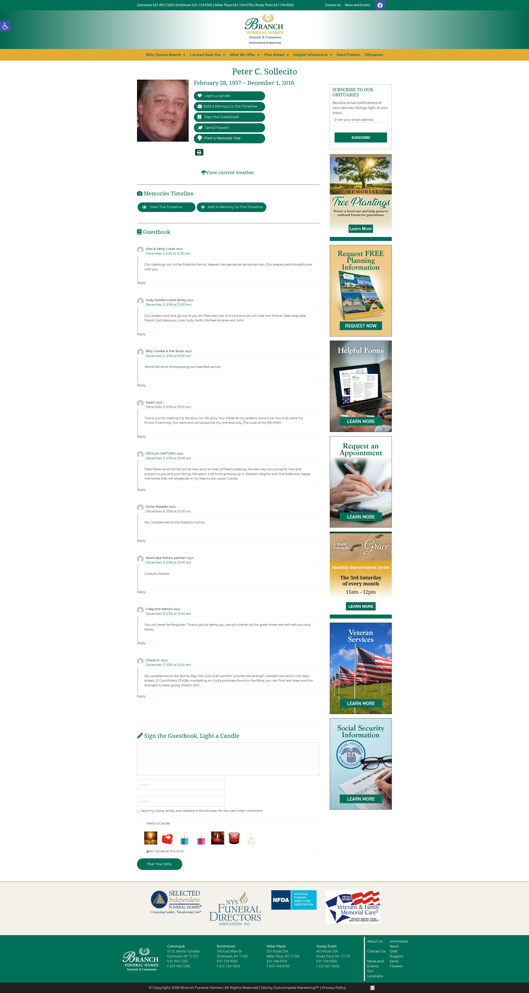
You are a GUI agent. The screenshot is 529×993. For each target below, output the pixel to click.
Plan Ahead (274, 55)
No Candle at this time (166, 851)
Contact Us (376, 951)
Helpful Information (310, 55)
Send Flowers (348, 55)
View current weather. (230, 172)
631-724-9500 (227, 961)
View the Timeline (165, 207)
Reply (141, 283)
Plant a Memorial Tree (222, 138)
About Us (375, 941)
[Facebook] (380, 5)
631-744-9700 (277, 961)
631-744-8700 (279, 966)
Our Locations (375, 973)
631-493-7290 (180, 966)
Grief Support (396, 953)
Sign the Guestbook (221, 117)
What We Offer (242, 55)
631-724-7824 (229, 966)
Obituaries (374, 55)
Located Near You (205, 55)
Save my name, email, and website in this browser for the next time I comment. (202, 811)
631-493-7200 (177, 961)
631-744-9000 (326, 961)
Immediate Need (399, 943)
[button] (5, 26)
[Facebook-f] (372, 988)
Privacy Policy (334, 988)
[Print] (199, 152)
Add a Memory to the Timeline (230, 106)
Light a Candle (217, 96)
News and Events (375, 963)
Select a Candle (158, 823)
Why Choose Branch (163, 55)
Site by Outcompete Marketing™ (290, 988)
